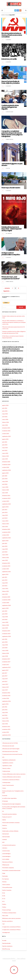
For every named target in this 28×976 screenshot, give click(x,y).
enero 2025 (5, 459)
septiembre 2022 (6, 537)
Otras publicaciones (7, 887)
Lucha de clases (9, 111)
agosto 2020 (5, 608)
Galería (4, 819)
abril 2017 (4, 681)
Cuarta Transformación (8, 785)
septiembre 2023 (6, 504)
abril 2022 (4, 552)
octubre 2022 (5, 535)
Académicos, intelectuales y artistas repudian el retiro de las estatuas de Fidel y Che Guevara (12, 361)
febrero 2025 (5, 456)
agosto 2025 (5, 439)
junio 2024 (4, 478)
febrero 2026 (5, 422)
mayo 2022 (5, 549)
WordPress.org (6, 949)
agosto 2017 (5, 670)
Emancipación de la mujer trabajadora (11, 804)
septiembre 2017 (6, 667)
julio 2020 (4, 611)
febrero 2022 (5, 557)
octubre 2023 (5, 501)
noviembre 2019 (6, 633)
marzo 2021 (5, 588)
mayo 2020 (5, 616)
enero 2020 (5, 628)
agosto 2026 (5, 405)
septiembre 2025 (6, 436)
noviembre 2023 (6, 498)
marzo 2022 (5, 554)
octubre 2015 (5, 732)
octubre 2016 (5, 698)
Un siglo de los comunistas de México (11, 926)
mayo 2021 (5, 583)
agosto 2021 (5, 574)
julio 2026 (4, 408)
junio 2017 (4, 675)
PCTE (3, 898)
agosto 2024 (5, 473)
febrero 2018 (5, 653)
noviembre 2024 (6, 464)
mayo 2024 (5, 481)
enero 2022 (5, 560)
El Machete (8, 39)
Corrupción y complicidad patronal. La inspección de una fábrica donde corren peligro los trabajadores (11, 134)
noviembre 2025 (6, 430)
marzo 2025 (5, 453)
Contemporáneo (6, 782)
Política (8, 168)
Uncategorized (6, 932)
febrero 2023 (5, 523)
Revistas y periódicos (7, 921)
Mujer (3, 873)
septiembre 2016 (6, 701)
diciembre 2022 (6, 529)
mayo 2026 (5, 413)
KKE (3, 842)
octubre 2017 (5, 664)
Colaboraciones (6, 771)
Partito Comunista (6, 890)
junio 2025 (4, 444)
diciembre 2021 (6, 563)
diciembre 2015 (6, 726)
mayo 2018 (5, 644)
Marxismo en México (7, 862)
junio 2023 (4, 512)
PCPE (3, 895)
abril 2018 (4, 647)
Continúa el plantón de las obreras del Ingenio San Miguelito (10, 107)
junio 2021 (4, 580)
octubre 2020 (5, 602)
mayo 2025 (5, 447)
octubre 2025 (5, 433)
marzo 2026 (5, 419)
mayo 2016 (5, 712)
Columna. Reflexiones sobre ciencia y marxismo (13, 774)
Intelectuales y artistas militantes (10, 831)
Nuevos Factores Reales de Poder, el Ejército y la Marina (10, 82)
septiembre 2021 (6, 571)
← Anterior (6, 288)
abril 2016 (4, 715)
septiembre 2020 (6, 605)
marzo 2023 (5, 521)
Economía (4, 795)
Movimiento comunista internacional (11, 870)
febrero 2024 (5, 490)
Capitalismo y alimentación (9, 760)
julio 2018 (4, 639)
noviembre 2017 (6, 661)
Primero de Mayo (6, 910)
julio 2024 (4, 475)
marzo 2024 (5, 487)
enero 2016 (5, 723)
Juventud (4, 839)
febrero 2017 (5, 687)
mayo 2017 (5, 678)
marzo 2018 (5, 650)
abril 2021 (4, 585)
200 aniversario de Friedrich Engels (10, 748)
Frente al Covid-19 (6, 817)
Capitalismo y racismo (7, 762)
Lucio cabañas (5, 859)
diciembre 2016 (6, 692)
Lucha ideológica (6, 853)
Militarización (5, 864)
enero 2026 (5, 425)
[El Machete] (14, 4)
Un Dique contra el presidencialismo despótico (10, 254)
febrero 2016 (5, 721)
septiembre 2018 (6, 636)
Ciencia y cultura (6, 768)
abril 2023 (4, 518)
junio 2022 (4, 546)
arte (3, 757)
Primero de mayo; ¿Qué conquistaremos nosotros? (10, 278)
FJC (3, 811)
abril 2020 (4, 619)
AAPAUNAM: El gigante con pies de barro (11, 165)
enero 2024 (5, 492)
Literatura (4, 848)
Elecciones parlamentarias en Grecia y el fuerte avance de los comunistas (11, 35)
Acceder (4, 940)
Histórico (4, 825)
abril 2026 (4, 416)
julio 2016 (4, 706)
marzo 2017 (5, 684)
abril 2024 (4, 484)
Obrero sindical (9, 139)
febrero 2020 (5, 625)
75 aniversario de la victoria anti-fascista (12, 754)
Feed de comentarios (7, 946)
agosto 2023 (5, 506)
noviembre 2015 (6, 729)
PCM (3, 893)
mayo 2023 (5, 515)
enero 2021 (5, 594)
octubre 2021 (5, 568)
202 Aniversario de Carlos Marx (10, 751)
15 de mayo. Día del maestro (10, 188)
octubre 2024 (5, 467)
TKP (3, 924)
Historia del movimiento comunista (10, 822)
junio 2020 (4, 613)
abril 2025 (4, 450)
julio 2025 (4, 442)
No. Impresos (9, 233)
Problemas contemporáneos (9, 912)
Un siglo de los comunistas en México (11, 929)
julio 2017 (4, 673)
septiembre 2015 (6, 735)
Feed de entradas (6, 943)
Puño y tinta (5, 915)
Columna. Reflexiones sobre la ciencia (11, 776)
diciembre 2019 (6, 630)
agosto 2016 (5, 704)
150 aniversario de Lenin (8, 745)
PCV (3, 901)
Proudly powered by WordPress (9, 958)
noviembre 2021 (6, 566)
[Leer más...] (3, 40)
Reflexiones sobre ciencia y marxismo (11, 918)
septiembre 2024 (6, 470)
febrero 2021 (5, 591)
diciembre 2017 (6, 659)
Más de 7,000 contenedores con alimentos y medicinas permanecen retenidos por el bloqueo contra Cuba (14, 322)
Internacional (5, 833)
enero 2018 (5, 656)
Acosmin (14, 960)
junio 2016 (4, 709)
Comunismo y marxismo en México (10, 779)
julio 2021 (4, 577)
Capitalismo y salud (7, 765)
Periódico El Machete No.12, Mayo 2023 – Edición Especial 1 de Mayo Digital (11, 229)
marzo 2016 (5, 718)
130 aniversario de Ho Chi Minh (10, 743)
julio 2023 (4, 509)
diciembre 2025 (6, 428)
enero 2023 (5, 526)
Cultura (4, 788)
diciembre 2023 (6, 495)
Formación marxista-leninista (9, 814)
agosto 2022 (5, 540)
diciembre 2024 (6, 461)
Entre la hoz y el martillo (9, 59)
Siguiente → (7, 291)
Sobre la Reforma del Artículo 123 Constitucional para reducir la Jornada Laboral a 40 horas (13, 350)
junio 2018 (4, 642)
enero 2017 (5, 690)
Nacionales (5, 876)
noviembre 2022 (6, 532)
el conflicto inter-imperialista (9, 798)
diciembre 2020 (6, 597)
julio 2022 (4, 543)
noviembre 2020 (6, 599)
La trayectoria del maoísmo (9, 845)
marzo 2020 (5, 622)
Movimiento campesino (8, 867)
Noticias (4, 881)
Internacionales (6, 836)
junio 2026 (4, 411)
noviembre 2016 (6, 695)
